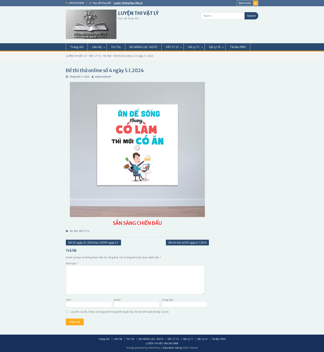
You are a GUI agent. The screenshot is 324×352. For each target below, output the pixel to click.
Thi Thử (107, 55)
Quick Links (244, 3)
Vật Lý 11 (193, 47)
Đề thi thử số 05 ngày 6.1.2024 (187, 242)
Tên (69, 299)
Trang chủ (76, 47)
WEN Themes (190, 347)
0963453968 (76, 3)
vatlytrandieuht (103, 76)
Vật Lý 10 (214, 47)
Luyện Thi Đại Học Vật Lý (128, 3)
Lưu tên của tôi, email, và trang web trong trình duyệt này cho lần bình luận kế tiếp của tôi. (119, 311)
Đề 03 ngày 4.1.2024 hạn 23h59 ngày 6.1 (93, 242)
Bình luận (72, 263)
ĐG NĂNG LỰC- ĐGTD (143, 47)
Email (118, 299)
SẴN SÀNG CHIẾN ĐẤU (137, 223)
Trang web (167, 299)
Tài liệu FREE (238, 47)
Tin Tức (116, 47)
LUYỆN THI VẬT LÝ (138, 13)
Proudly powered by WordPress (143, 347)
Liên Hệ (97, 47)
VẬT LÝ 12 (172, 47)
